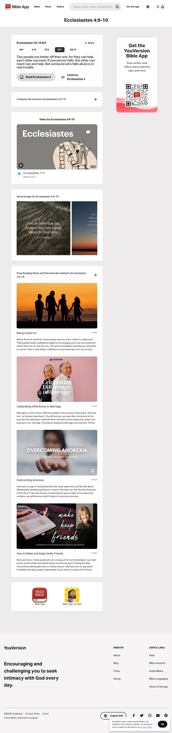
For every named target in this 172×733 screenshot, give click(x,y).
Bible (37, 6)
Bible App (40, 604)
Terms (45, 713)
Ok (162, 724)
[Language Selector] (147, 6)
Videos (60, 6)
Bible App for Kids (72, 604)
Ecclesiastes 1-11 (37, 173)
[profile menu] (160, 6)
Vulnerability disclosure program (21, 717)
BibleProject (29, 177)
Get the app (133, 6)
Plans (48, 6)
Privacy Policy (33, 713)
